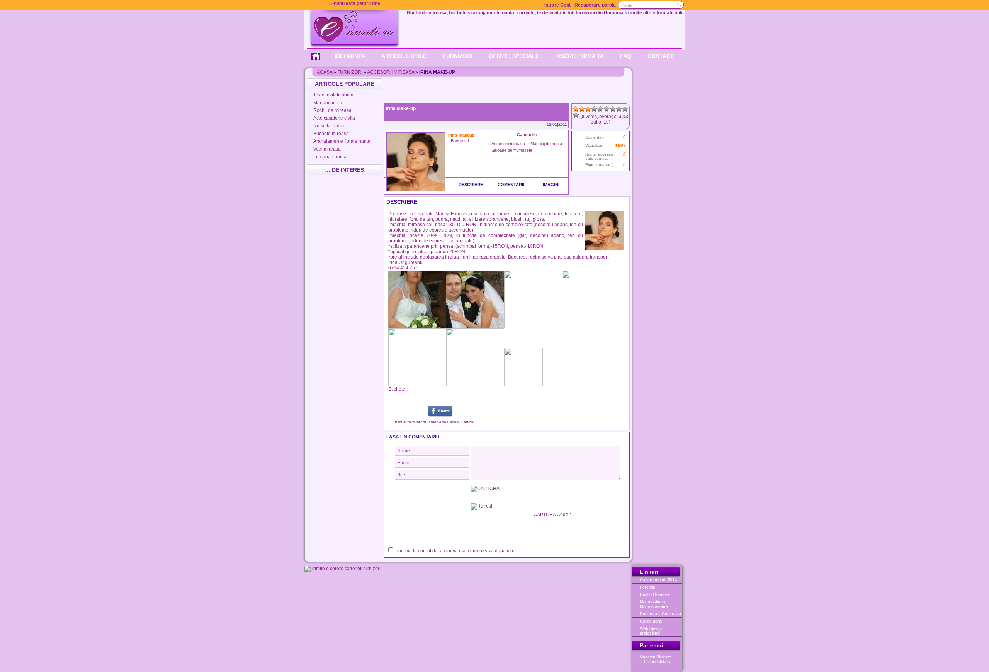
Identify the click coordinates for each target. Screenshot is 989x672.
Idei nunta (350, 56)
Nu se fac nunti (329, 126)
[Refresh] (482, 507)
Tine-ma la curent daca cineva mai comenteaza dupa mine (455, 551)
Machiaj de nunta (546, 143)
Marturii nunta (327, 102)
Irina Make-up (401, 108)
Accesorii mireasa (390, 72)
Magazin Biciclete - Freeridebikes (657, 659)
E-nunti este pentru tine (354, 3)
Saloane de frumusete (511, 150)
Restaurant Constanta (660, 613)
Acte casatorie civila (334, 118)
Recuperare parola (595, 5)
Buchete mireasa (331, 133)
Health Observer (655, 594)
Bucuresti (460, 141)
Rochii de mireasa (332, 110)
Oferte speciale (514, 56)
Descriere (471, 184)
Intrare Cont (557, 5)
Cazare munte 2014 (658, 579)
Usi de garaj (651, 621)
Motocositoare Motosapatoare (654, 604)
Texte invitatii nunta (333, 95)
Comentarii (511, 184)
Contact (660, 56)
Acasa (324, 72)
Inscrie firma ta (579, 56)
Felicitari (647, 587)
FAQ (625, 56)
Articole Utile (404, 56)
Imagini (551, 184)
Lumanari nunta (330, 156)
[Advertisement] (508, 90)
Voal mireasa (327, 149)
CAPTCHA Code (551, 514)
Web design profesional (651, 630)
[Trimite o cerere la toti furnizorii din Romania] (343, 568)
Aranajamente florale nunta (341, 141)
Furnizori (457, 56)
